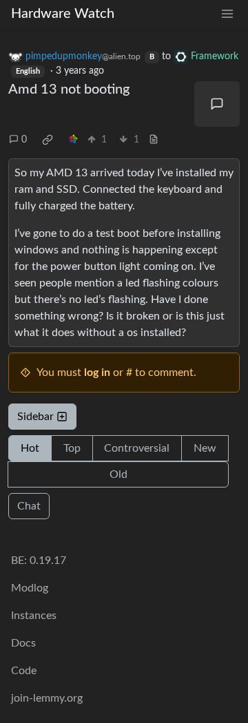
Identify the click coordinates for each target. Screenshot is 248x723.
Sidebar (35, 416)
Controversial (136, 448)
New (205, 448)
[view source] (154, 140)
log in (97, 372)
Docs (23, 643)
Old (118, 474)
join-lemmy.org (47, 698)
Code (24, 670)
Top (72, 448)
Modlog (29, 588)
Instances (33, 615)
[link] (47, 140)
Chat (29, 506)
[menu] (227, 14)
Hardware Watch (62, 14)
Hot (30, 448)
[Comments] (217, 104)
